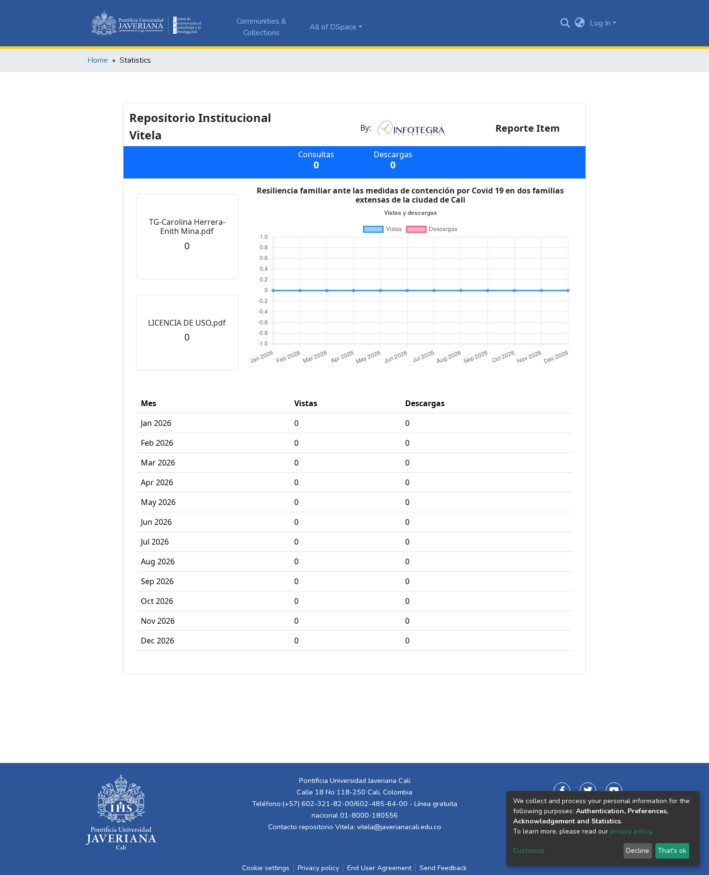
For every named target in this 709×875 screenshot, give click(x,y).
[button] (580, 23)
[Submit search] (565, 23)
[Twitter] (588, 790)
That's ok (672, 850)
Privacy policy (318, 868)
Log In (600, 23)
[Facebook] (562, 790)
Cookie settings (265, 868)
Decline (637, 850)
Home (97, 60)
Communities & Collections (261, 27)
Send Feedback (443, 868)
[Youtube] (614, 790)
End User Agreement (379, 868)
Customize (529, 850)
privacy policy (630, 831)
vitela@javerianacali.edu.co (399, 827)
